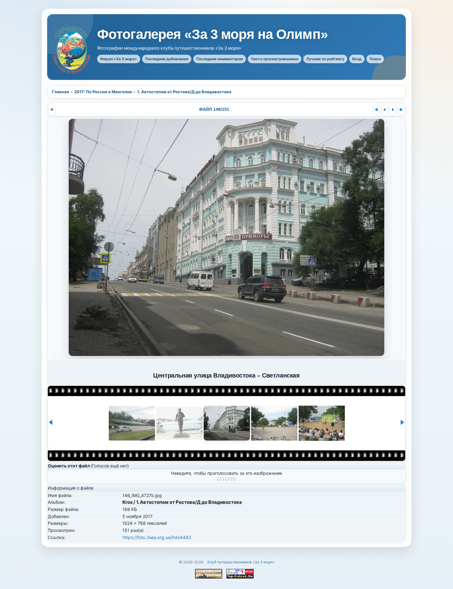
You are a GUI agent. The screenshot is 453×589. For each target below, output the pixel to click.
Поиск (375, 58)
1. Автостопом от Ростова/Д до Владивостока (184, 91)
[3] (227, 479)
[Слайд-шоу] (51, 109)
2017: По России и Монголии (103, 91)
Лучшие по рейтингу (325, 58)
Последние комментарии (219, 58)
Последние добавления (166, 58)
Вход (356, 58)
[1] (219, 479)
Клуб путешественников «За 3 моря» (241, 562)
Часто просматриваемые (274, 58)
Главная (60, 91)
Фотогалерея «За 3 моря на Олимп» (212, 34)
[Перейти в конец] (401, 109)
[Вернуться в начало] (376, 109)
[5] (235, 479)
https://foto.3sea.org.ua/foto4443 (156, 537)
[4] (231, 479)
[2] (223, 479)
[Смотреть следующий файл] (393, 109)
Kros (127, 502)
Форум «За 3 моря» (118, 58)
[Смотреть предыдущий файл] (384, 109)
